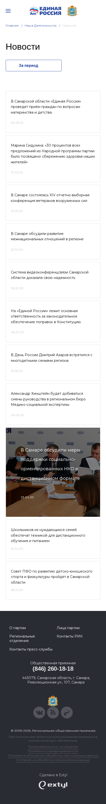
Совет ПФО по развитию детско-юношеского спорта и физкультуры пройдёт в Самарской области (51, 577)
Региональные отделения (22, 638)
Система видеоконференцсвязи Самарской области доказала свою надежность (49, 275)
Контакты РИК (70, 636)
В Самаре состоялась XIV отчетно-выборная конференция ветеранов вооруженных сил (50, 198)
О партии (17, 628)
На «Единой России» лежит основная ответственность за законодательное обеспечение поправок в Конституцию (46, 316)
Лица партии (68, 628)
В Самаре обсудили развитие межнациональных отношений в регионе (47, 236)
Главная (12, 25)
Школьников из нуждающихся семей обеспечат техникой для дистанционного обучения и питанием (48, 535)
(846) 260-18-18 (53, 668)
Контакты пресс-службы (31, 649)
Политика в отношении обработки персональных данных (53, 755)
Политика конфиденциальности (53, 751)
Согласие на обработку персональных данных (53, 760)
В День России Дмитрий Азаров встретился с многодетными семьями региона (51, 358)
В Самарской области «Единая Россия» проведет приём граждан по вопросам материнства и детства (46, 107)
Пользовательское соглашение (53, 746)
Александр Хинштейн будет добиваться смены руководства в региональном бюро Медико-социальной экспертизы (48, 399)
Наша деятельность (41, 25)
